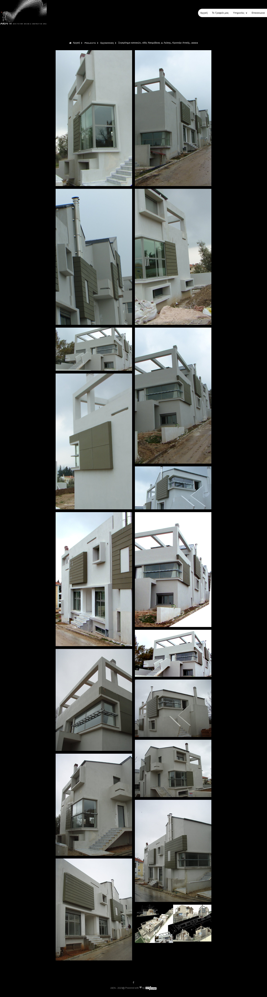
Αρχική (203, 13)
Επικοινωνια (258, 13)
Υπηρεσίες (238, 13)
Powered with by (135, 988)
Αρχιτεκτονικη (107, 43)
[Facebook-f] (133, 982)
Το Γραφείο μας (220, 13)
